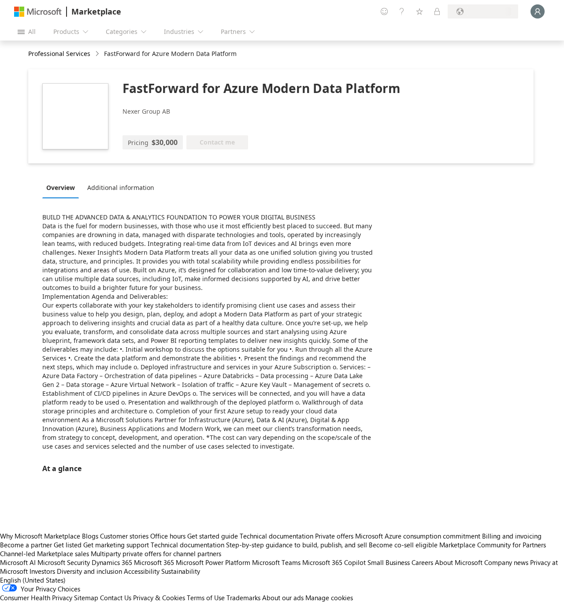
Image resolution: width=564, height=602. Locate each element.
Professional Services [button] (59, 53)
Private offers (334, 535)
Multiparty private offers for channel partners (156, 553)
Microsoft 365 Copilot (334, 562)
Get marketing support (116, 544)
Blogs (90, 535)
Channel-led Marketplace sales (44, 553)
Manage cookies (329, 597)
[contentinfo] (98, 54)
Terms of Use (206, 597)
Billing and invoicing (512, 535)
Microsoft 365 (154, 562)
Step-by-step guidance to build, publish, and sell (296, 544)
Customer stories (124, 535)
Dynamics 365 (112, 562)
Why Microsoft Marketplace (40, 535)
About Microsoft (458, 562)
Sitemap (86, 597)
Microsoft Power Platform (213, 562)
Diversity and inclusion (89, 571)
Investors (42, 571)
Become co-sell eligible (403, 544)
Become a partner (26, 544)
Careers (422, 562)
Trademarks (243, 597)
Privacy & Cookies (159, 597)
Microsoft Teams (276, 562)
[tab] (62, 187)
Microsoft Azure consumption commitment (418, 535)
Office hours (168, 535)
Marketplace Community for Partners (492, 544)
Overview (60, 187)
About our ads (283, 597)
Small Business (388, 562)
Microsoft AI (18, 562)
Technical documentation (276, 535)
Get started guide (212, 535)
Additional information (120, 187)
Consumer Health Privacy (36, 597)
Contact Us (115, 597)
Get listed (68, 544)
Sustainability (180, 571)
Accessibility (142, 571)
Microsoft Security (63, 562)
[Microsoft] (38, 12)
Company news (506, 562)
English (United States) (33, 580)
